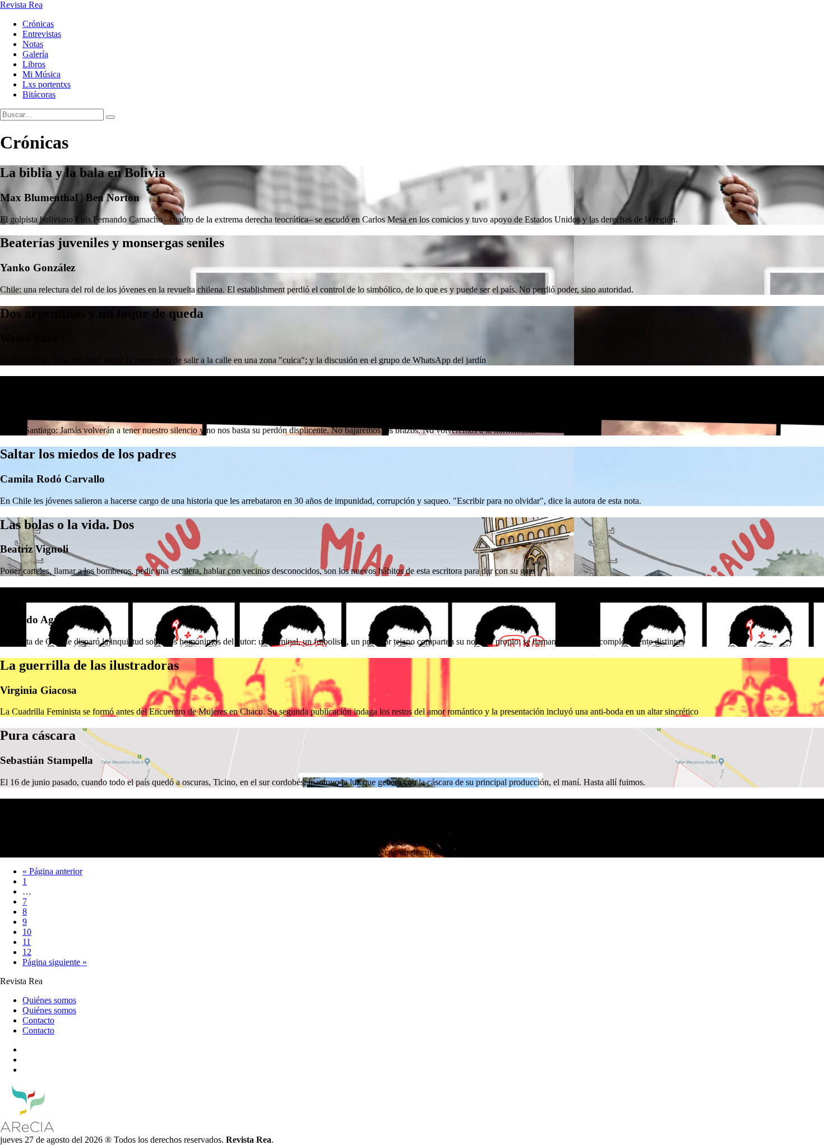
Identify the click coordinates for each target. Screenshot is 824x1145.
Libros (33, 64)
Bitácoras (38, 94)
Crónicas (38, 24)
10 (26, 932)
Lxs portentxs (46, 84)
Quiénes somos (49, 1000)
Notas (32, 44)
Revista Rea (21, 5)
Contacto (38, 1020)
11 (26, 942)
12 (26, 952)
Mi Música (41, 74)
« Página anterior (52, 871)
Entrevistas (41, 34)
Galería (35, 54)
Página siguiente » (54, 962)
